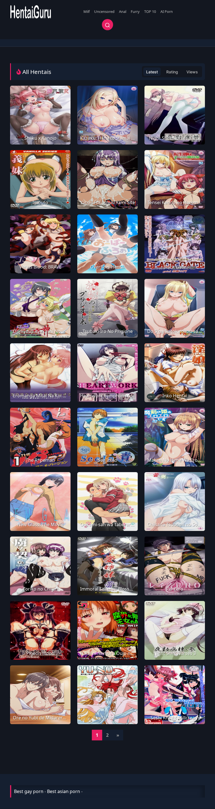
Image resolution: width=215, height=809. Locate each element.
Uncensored (104, 11)
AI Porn (166, 11)
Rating (172, 71)
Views (192, 71)
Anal (122, 11)
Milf (86, 11)
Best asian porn (63, 791)
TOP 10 (150, 11)
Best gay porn (28, 791)
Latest (152, 71)
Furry (135, 11)
